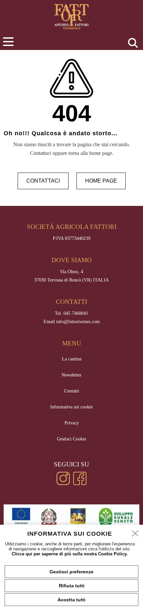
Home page (101, 181)
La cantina (71, 358)
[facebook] (80, 483)
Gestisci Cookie (71, 438)
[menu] (8, 41)
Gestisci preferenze (71, 571)
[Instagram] (63, 483)
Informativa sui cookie (71, 406)
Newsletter (71, 374)
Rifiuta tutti (71, 585)
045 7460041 (76, 313)
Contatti (71, 390)
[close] (135, 534)
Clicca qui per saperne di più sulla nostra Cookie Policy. (70, 553)
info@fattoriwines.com (78, 321)
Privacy (72, 422)
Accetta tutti (71, 599)
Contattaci (43, 181)
